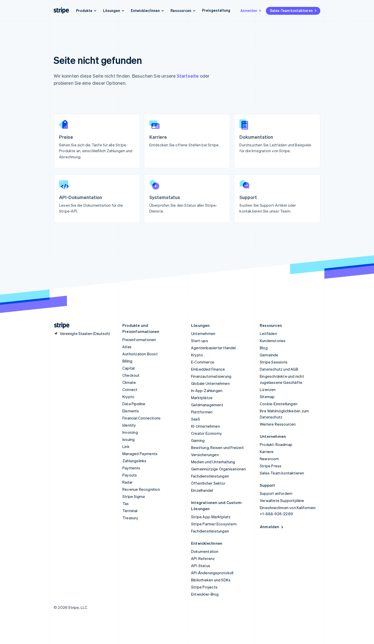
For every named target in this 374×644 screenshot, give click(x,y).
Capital (128, 368)
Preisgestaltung (216, 10)
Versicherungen (205, 454)
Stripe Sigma (133, 496)
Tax (125, 503)
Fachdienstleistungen (210, 476)
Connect (129, 389)
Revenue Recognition (141, 489)
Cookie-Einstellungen (278, 403)
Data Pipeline (134, 403)
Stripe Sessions (273, 362)
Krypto (128, 396)
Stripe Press (270, 465)
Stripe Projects (204, 587)
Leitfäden (268, 333)
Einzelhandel (202, 490)
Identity (129, 425)
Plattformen (201, 411)
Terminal (130, 510)
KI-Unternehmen (205, 426)
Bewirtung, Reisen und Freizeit (217, 447)
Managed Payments (139, 453)
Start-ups (199, 340)
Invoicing (130, 432)
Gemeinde (269, 354)
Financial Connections (141, 418)
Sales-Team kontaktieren (291, 10)
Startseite (188, 76)
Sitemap (267, 396)
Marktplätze (201, 397)
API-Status (200, 565)
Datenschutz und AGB (279, 369)
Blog (264, 347)
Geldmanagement (207, 404)
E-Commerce (202, 362)
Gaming (198, 440)
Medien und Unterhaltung (213, 461)
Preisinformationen (139, 339)
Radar (127, 482)
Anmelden (248, 10)
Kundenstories (273, 340)
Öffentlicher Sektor (208, 483)
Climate (129, 382)
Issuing (128, 439)
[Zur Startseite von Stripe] (59, 325)
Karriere (267, 451)
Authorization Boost (140, 353)
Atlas (127, 346)
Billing (127, 360)
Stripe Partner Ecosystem (214, 523)
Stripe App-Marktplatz (211, 516)
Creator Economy (206, 433)
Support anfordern (276, 493)
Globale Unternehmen (210, 383)
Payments (131, 467)
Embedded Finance (208, 369)
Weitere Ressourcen (278, 424)
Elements (130, 410)
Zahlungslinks (134, 460)
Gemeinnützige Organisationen (218, 468)
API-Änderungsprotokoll (212, 572)
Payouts (129, 475)
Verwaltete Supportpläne (282, 500)
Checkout (131, 375)
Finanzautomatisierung (211, 376)
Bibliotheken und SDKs (211, 579)
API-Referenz (203, 558)
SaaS (195, 419)
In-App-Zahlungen (206, 390)
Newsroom (269, 458)
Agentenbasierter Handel (213, 347)
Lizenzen (268, 389)
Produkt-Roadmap (276, 444)
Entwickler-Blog (205, 594)
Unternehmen (203, 333)
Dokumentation (205, 551)
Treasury (130, 517)
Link (126, 446)
